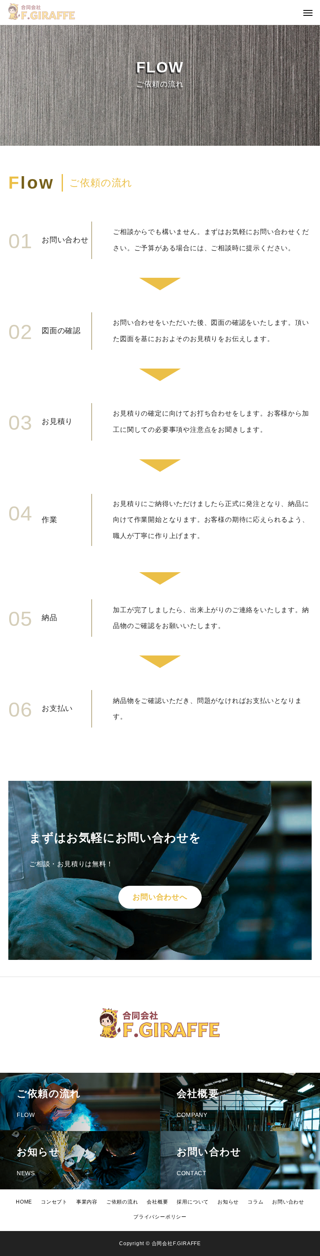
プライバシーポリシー (160, 1217)
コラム (255, 1202)
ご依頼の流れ (122, 1202)
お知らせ (228, 1202)
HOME (24, 1202)
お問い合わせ (288, 1202)
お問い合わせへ (160, 897)
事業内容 (87, 1202)
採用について (193, 1202)
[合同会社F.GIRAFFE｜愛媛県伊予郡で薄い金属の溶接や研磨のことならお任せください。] (42, 12)
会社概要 (157, 1202)
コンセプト (54, 1202)
